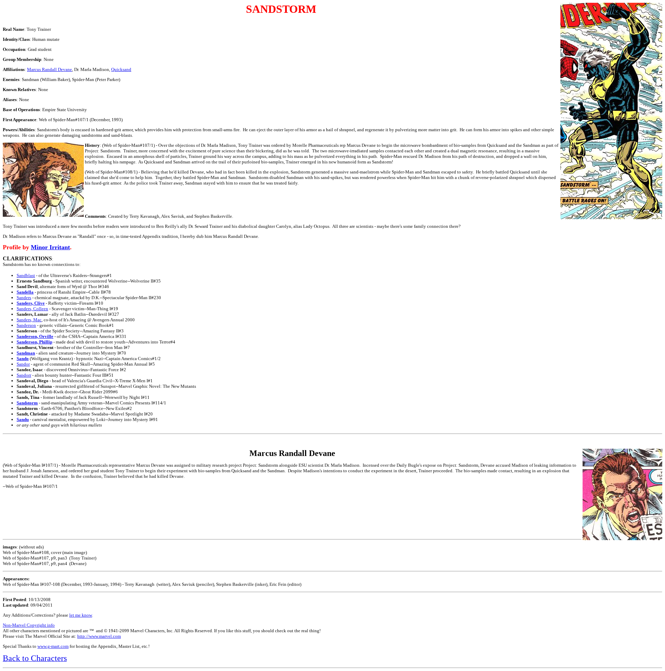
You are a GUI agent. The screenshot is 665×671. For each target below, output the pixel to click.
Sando (23, 358)
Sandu (23, 419)
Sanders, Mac (29, 319)
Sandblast (26, 275)
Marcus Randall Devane (49, 69)
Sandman (26, 353)
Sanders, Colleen (32, 308)
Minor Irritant (50, 247)
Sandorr (24, 375)
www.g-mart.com (53, 646)
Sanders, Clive (31, 303)
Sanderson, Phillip (34, 342)
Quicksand (121, 69)
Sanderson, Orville (35, 336)
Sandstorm (27, 402)
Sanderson (26, 325)
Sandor (23, 364)
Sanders (24, 297)
